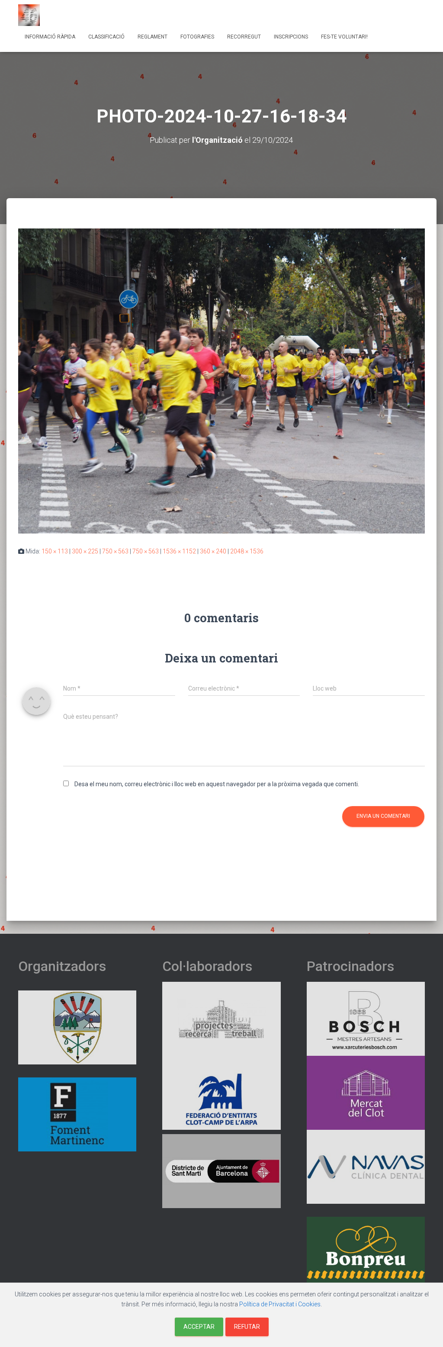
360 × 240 (213, 551)
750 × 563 (115, 551)
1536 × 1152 (179, 551)
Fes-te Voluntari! (344, 37)
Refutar (247, 1326)
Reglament (152, 37)
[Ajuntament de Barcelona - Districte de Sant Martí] (221, 1170)
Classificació (106, 37)
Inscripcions (291, 37)
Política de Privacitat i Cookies (280, 1304)
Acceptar (199, 1326)
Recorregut (244, 37)
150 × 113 (55, 551)
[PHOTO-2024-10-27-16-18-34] (221, 380)
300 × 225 (85, 551)
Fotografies (197, 37)
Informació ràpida (50, 37)
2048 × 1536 (246, 551)
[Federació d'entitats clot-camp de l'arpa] (221, 1092)
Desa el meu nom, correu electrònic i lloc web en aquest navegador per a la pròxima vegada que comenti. (216, 784)
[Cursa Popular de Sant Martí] (29, 15)
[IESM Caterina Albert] (221, 1018)
